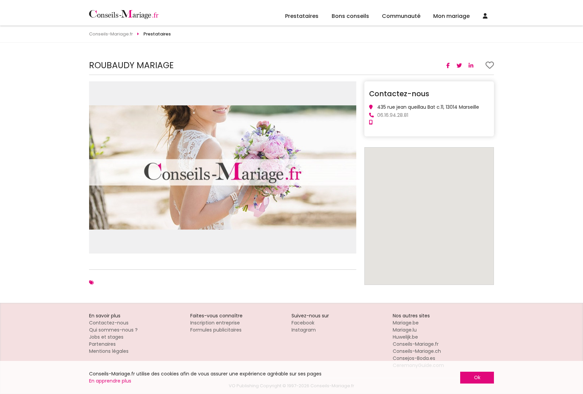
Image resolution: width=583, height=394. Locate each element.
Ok (477, 377)
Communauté (401, 16)
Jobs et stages (106, 337)
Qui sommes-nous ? (113, 329)
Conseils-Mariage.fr (416, 344)
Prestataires (301, 16)
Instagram (304, 329)
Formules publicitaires (216, 329)
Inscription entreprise (215, 322)
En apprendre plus (110, 380)
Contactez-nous (109, 322)
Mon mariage (451, 16)
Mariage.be (406, 322)
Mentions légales (109, 351)
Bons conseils (350, 16)
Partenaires (102, 344)
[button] (350, 87)
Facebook (303, 322)
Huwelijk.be (405, 337)
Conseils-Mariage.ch (417, 351)
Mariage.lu (405, 329)
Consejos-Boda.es (414, 358)
